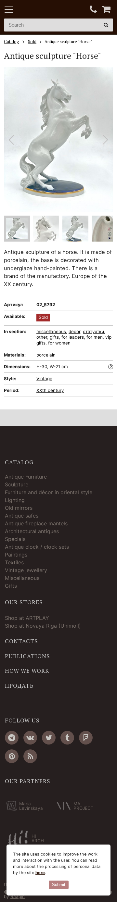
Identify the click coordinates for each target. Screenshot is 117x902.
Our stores (24, 602)
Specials (15, 539)
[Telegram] (12, 738)
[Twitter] (49, 738)
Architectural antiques (32, 531)
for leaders (72, 337)
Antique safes (21, 515)
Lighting (15, 500)
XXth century (50, 390)
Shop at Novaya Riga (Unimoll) (43, 625)
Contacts (21, 641)
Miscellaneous (22, 578)
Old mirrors (18, 508)
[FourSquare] (86, 738)
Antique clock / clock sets (37, 547)
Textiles (14, 562)
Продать (19, 686)
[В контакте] (30, 738)
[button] (105, 139)
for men (94, 337)
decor (74, 331)
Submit (58, 884)
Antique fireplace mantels (36, 523)
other (41, 337)
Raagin (17, 896)
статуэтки (93, 331)
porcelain (46, 354)
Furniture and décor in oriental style (48, 492)
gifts (54, 337)
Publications (27, 656)
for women (59, 342)
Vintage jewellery (26, 570)
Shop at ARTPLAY (27, 618)
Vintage (44, 378)
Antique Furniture (26, 476)
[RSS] (30, 756)
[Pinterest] (12, 756)
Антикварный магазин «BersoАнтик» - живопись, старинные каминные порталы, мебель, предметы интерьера (44, 9)
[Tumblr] (67, 738)
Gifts (11, 586)
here (40, 872)
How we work (27, 671)
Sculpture (16, 484)
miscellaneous (51, 331)
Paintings (16, 554)
